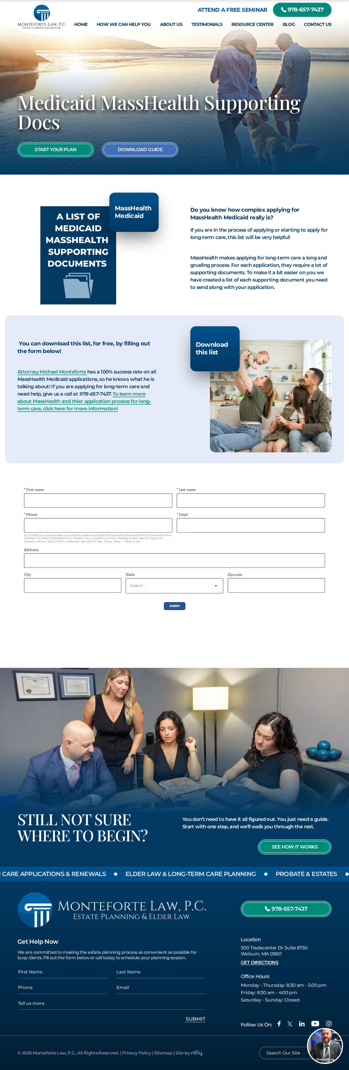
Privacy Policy (136, 1053)
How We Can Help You (124, 24)
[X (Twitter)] (289, 1023)
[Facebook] (279, 1023)
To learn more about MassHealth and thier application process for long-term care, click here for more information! (84, 401)
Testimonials (206, 24)
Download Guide (140, 149)
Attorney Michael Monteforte (52, 372)
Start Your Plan (55, 149)
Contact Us (317, 24)
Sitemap (163, 1053)
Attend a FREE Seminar (232, 9)
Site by (183, 1053)
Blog (289, 24)
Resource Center (252, 24)
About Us (171, 24)
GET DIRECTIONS (259, 962)
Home (81, 24)
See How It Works (295, 847)
